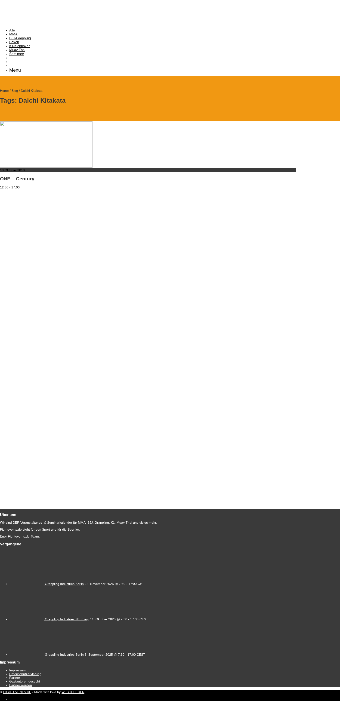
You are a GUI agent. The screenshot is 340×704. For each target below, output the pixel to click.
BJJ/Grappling (20, 38)
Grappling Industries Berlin (64, 584)
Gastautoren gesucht (24, 681)
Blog (15, 90)
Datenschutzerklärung (25, 674)
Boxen (14, 42)
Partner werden (20, 685)
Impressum (17, 670)
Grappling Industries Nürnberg (67, 619)
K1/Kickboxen (19, 46)
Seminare (16, 54)
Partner (14, 677)
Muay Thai (17, 50)
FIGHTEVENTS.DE (17, 692)
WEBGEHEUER (73, 692)
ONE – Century (17, 178)
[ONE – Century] (46, 166)
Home (4, 90)
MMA (13, 34)
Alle (12, 30)
